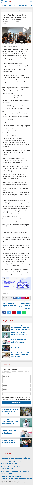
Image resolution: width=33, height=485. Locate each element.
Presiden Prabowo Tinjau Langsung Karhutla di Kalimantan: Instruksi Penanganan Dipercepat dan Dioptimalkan (19, 343)
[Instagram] (23, 298)
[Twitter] (19, 298)
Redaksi (26, 482)
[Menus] (31, 1)
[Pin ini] (14, 312)
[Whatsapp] (24, 312)
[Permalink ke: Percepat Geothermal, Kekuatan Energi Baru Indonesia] (6, 348)
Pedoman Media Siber (17, 482)
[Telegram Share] (19, 312)
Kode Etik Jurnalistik (5, 482)
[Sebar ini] (4, 312)
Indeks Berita (21, 481)
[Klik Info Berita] (8, 1)
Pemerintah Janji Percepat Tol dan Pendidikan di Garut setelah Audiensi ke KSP (20, 354)
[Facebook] (15, 298)
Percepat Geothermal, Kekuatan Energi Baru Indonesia (8, 442)
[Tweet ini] (9, 312)
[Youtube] (27, 298)
